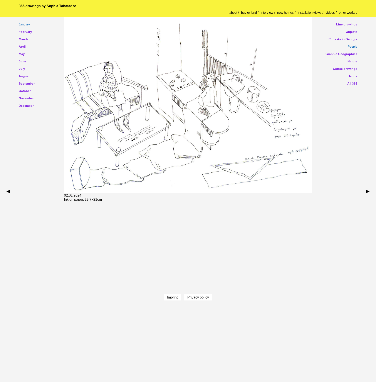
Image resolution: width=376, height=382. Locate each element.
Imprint (172, 297)
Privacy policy (198, 297)
